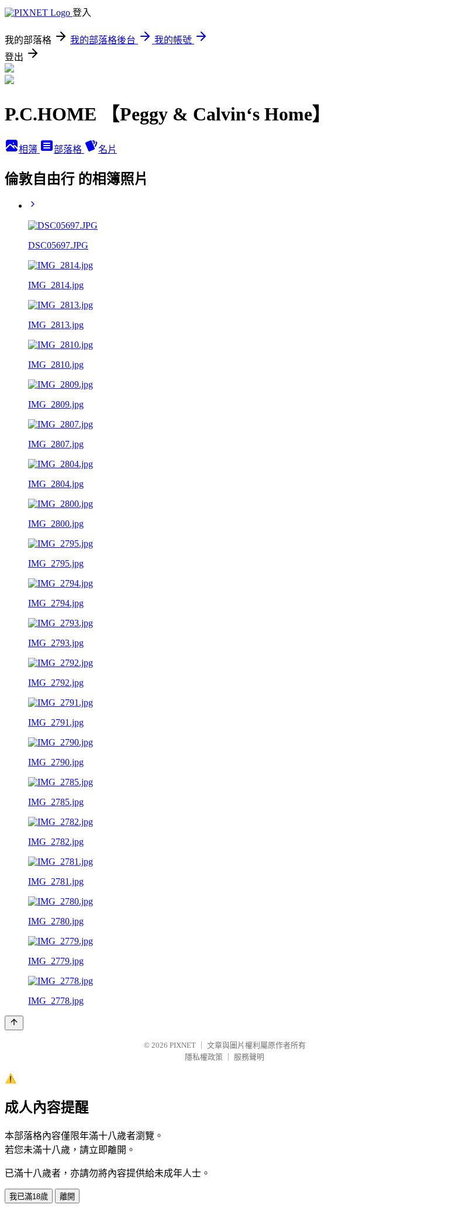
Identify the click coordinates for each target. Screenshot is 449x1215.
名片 (107, 149)
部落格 (69, 149)
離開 (67, 1196)
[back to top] (14, 1023)
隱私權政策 (204, 1056)
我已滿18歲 (28, 1196)
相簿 (29, 149)
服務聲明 (249, 1056)
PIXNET (183, 1045)
